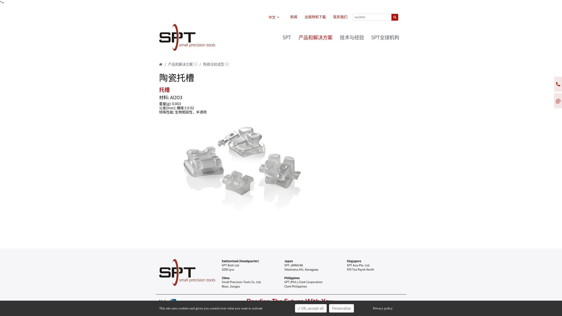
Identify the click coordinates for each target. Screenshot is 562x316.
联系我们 (340, 17)
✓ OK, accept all (311, 308)
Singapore (354, 261)
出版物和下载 (315, 17)
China (226, 278)
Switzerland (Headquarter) (240, 261)
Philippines (292, 278)
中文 (272, 17)
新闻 (293, 17)
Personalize (341, 308)
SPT (287, 37)
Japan (288, 261)
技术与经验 (352, 37)
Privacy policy (383, 308)
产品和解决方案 (315, 37)
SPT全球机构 (385, 37)
